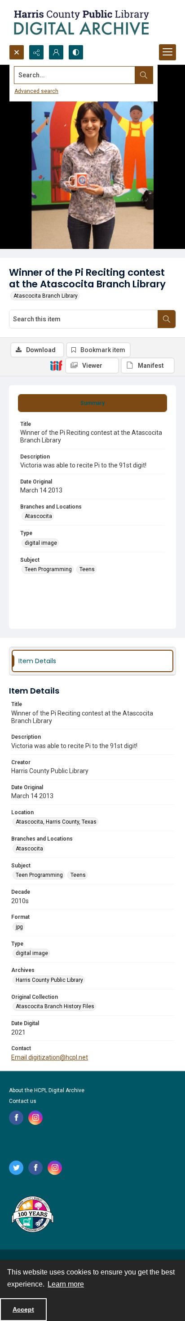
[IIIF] (56, 365)
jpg (19, 927)
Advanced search (36, 91)
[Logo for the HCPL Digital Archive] (81, 22)
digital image (41, 543)
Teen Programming (48, 569)
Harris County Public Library (49, 980)
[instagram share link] (35, 1118)
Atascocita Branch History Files (55, 1006)
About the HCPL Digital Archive (46, 1090)
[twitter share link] (16, 1168)
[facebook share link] (16, 1118)
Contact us (22, 1101)
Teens (87, 569)
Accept (23, 1309)
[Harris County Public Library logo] (32, 1215)
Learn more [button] (66, 1284)
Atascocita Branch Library (45, 296)
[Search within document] (167, 319)
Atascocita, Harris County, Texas (56, 822)
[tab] (92, 403)
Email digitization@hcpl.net (49, 1057)
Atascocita (38, 516)
